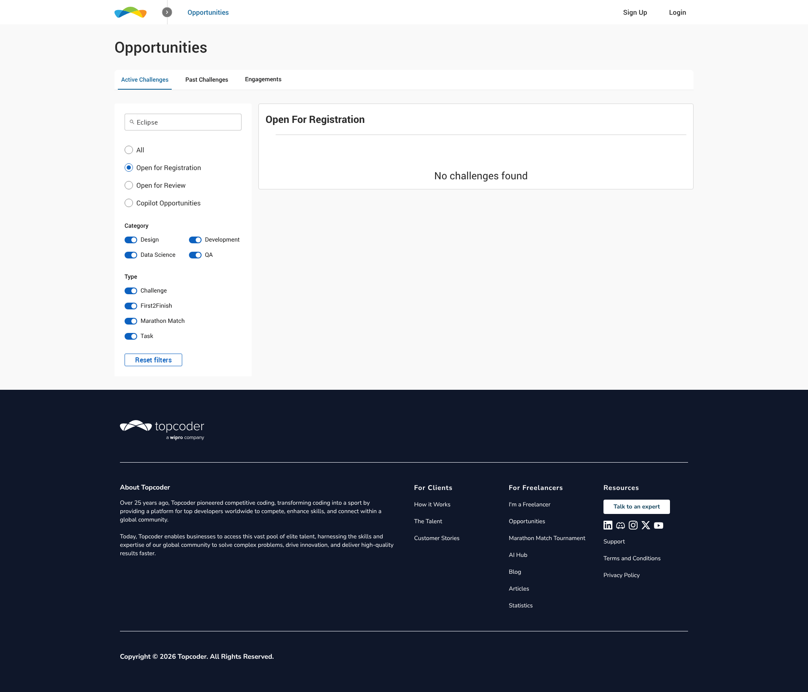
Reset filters (153, 360)
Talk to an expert (637, 507)
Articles (519, 589)
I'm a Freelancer (529, 504)
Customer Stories (437, 538)
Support (614, 542)
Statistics (521, 605)
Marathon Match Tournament (547, 538)
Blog (515, 572)
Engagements (263, 79)
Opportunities (208, 12)
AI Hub (518, 555)
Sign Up (635, 12)
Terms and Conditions (632, 558)
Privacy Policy (621, 575)
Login (677, 12)
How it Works (432, 504)
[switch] (151, 240)
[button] (167, 12)
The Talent (428, 521)
